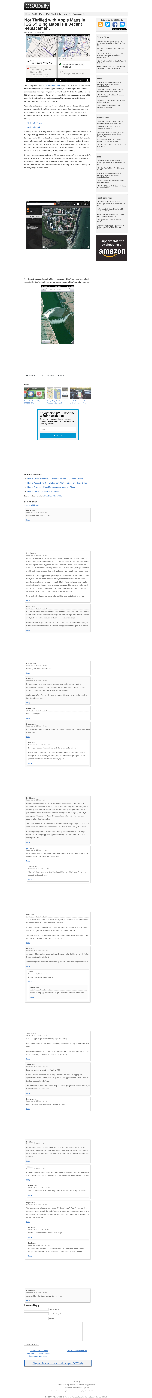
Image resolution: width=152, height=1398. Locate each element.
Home (27, 14)
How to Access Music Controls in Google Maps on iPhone (80, 402)
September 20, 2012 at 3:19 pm (40, 989)
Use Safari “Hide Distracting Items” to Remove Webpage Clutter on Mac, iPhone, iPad (110, 56)
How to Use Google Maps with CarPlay (43, 491)
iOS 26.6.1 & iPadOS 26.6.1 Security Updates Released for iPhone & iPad (110, 90)
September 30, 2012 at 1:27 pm (36, 555)
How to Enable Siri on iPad (77, 1350)
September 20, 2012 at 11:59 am (39, 1245)
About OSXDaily (63, 1384)
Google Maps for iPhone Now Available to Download (56, 402)
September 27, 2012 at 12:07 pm (37, 608)
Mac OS (34, 14)
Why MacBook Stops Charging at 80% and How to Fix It (110, 210)
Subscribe (58, 435)
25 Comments (39, 32)
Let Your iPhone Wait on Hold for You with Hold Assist (111, 62)
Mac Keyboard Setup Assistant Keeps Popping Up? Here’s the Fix (110, 215)
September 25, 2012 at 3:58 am (36, 665)
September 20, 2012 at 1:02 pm (36, 916)
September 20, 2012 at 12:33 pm (37, 951)
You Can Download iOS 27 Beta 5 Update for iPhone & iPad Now (109, 140)
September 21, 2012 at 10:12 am (39, 744)
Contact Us (74, 1384)
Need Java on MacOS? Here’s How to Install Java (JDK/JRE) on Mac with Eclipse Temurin (110, 227)
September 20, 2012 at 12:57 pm (39, 974)
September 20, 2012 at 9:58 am (36, 1144)
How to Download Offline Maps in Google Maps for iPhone (51, 487)
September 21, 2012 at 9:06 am (36, 726)
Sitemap (92, 1384)
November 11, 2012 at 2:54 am (36, 512)
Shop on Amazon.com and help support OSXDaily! (58, 1363)
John (28, 848)
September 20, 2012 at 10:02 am (37, 1101)
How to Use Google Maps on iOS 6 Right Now (33, 402)
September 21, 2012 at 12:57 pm (37, 710)
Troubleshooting (79, 14)
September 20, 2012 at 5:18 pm (36, 850)
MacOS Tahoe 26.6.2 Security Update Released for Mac (110, 96)
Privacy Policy (83, 1384)
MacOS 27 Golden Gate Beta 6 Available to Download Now (111, 101)
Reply (28, 520)
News (65, 14)
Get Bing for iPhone (34, 123)
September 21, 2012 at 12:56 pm (39, 1187)
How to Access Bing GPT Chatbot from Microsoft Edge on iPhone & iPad (57, 483)
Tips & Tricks (56, 14)
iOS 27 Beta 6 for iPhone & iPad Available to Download (108, 106)
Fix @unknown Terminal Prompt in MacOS (109, 221)
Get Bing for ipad (33, 127)
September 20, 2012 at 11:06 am (37, 1067)
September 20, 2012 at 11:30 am (37, 1035)
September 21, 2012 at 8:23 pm (36, 681)
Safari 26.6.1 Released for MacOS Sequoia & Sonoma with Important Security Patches (109, 84)
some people (56, 85)
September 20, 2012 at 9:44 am (36, 1204)
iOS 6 (47, 85)
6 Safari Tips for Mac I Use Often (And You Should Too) (110, 49)
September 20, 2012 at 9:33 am (36, 1293)
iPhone (41, 14)
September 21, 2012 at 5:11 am (38, 868)
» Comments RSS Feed (31, 505)
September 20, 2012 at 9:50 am (36, 1169)
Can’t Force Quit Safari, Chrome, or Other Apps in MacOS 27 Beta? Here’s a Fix (111, 43)
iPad (48, 14)
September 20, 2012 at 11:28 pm (37, 800)
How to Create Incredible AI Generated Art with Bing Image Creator (55, 478)
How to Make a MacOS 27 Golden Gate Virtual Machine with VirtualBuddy (111, 67)
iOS (70, 14)
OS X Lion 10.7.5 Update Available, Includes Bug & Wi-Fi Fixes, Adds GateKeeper (38, 1353)
